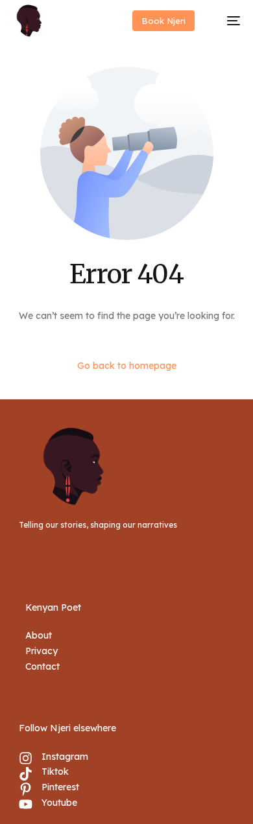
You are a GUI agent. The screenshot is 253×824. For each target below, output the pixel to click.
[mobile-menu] (227, 21)
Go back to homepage (126, 365)
